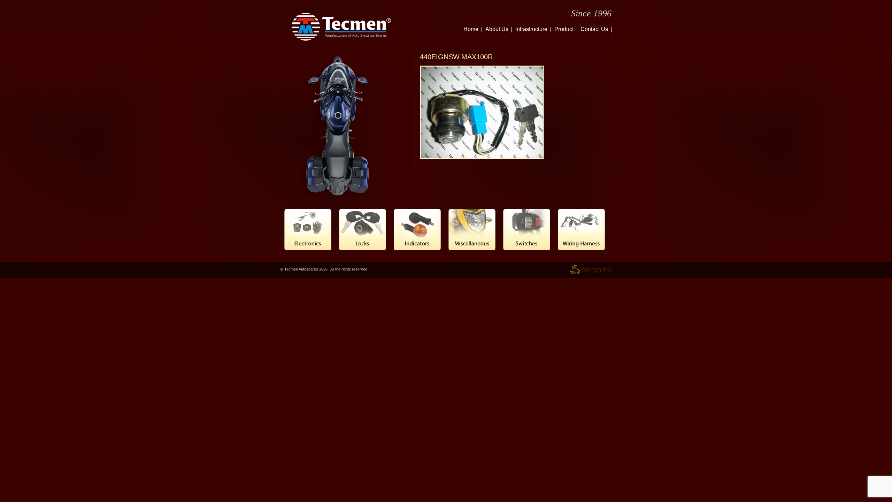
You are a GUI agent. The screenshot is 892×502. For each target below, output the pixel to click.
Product (564, 29)
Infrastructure (531, 29)
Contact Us (594, 29)
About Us (496, 29)
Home (470, 29)
